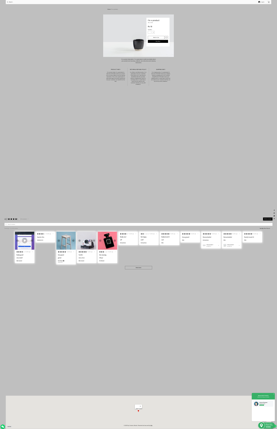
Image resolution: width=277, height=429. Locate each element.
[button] (269, 2)
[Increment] (153, 32)
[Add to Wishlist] (166, 37)
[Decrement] (149, 32)
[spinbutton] (151, 32)
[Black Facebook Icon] (274, 210)
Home (109, 9)
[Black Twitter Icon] (274, 216)
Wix (151, 425)
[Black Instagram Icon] (274, 213)
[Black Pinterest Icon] (274, 219)
